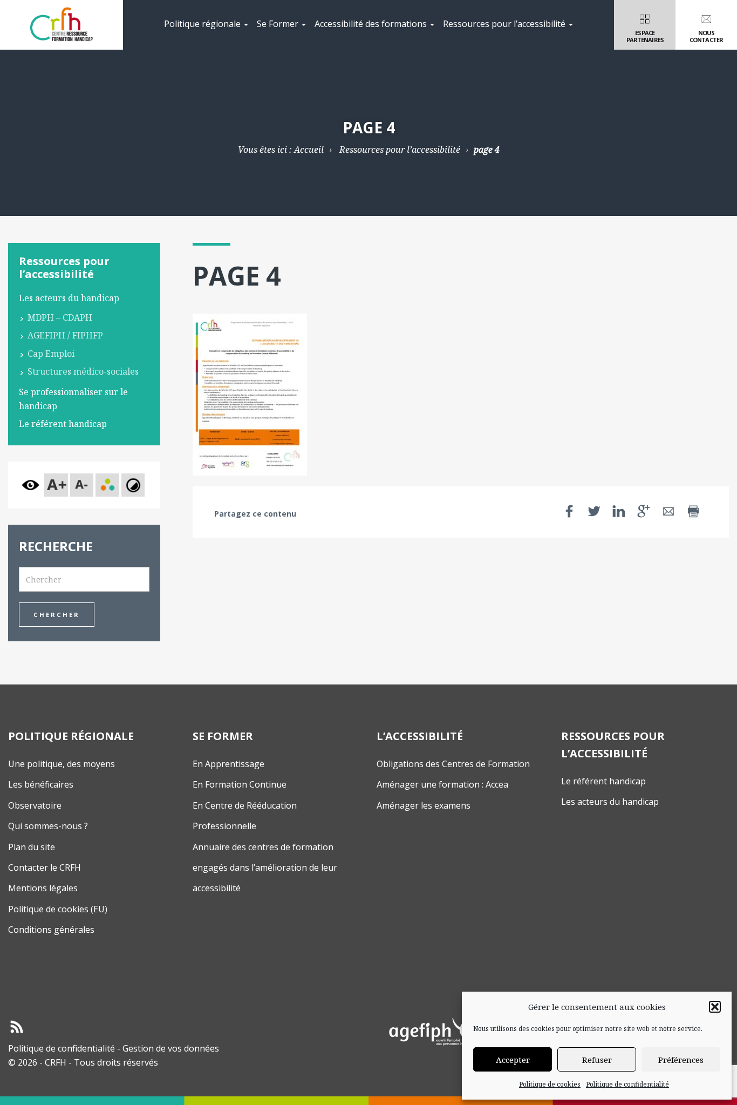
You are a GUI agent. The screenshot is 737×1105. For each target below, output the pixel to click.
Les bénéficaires (40, 784)
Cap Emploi (51, 354)
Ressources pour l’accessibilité (505, 24)
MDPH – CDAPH (60, 317)
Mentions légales (43, 888)
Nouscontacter (706, 36)
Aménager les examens (423, 805)
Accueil (309, 149)
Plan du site (31, 847)
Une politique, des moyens (61, 764)
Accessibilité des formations (372, 24)
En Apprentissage (228, 764)
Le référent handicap (63, 424)
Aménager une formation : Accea (442, 784)
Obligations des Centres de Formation (453, 764)
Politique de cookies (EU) (57, 909)
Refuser (597, 1059)
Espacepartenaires (645, 36)
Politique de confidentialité (627, 1084)
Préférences (681, 1059)
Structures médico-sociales (83, 371)
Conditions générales (51, 929)
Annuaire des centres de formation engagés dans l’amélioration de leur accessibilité (265, 867)
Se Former (279, 24)
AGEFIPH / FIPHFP (65, 335)
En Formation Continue (239, 784)
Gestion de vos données (170, 1048)
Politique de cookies (550, 1084)
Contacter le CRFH (44, 867)
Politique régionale (203, 24)
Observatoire (35, 805)
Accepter (513, 1059)
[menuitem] (206, 25)
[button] (714, 1006)
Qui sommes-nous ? (48, 826)
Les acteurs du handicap (69, 298)
